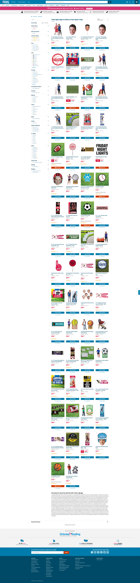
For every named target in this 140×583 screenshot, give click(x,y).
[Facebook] (92, 552)
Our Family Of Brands (62, 568)
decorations (71, 504)
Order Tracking (48, 562)
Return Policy (48, 565)
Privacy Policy (77, 559)
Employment (61, 562)
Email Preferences (49, 576)
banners (103, 497)
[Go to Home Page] (31, 16)
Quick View (58, 50)
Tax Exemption (48, 573)
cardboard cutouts (89, 497)
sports (85, 506)
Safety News (77, 564)
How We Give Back (62, 561)
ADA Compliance (49, 574)
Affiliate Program (62, 564)
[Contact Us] (130, 2)
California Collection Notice (80, 562)
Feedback (139, 292)
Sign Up (66, 552)
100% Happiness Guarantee (63, 567)
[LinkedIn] (95, 552)
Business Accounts (34, 562)
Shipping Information (49, 567)
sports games (53, 500)
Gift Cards (33, 565)
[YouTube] (104, 552)
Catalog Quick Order (34, 559)
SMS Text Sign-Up (34, 570)
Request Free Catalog (34, 564)
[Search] (109, 2)
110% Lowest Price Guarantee (64, 565)
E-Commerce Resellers (79, 567)
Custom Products (99, 559)
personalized (96, 497)
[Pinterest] (98, 552)
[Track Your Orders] (127, 2)
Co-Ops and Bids (34, 561)
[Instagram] (107, 552)
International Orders (49, 570)
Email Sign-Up (33, 568)
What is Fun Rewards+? (35, 571)
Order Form (48, 564)
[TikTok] (101, 552)
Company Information (63, 559)
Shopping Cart (48, 568)
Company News (62, 570)
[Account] (133, 2)
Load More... (34, 67)
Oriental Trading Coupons (35, 567)
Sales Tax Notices (49, 571)
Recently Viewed (35, 522)
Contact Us (48, 559)
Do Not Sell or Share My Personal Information (82, 565)
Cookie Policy (77, 568)
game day (67, 507)
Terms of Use (77, 561)
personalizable (73, 506)
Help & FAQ (48, 561)
